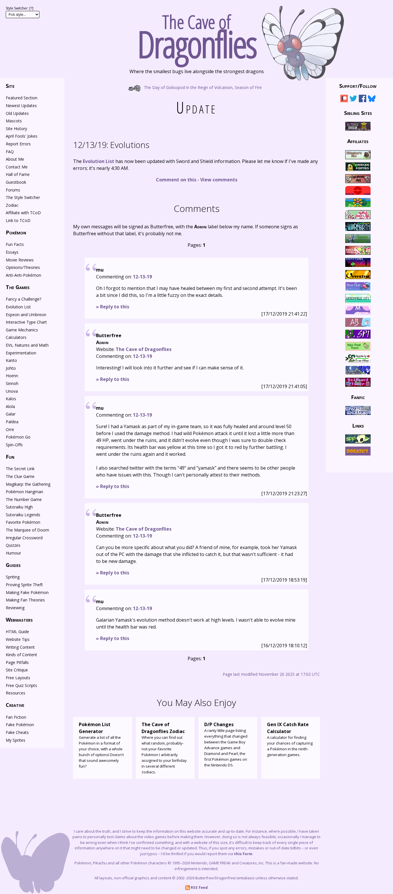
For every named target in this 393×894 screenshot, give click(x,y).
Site (10, 85)
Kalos (11, 398)
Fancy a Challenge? (23, 299)
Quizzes (13, 545)
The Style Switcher (23, 197)
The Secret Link (20, 468)
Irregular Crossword (24, 537)
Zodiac (12, 205)
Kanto (11, 360)
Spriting (13, 577)
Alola (10, 406)
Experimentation (21, 353)
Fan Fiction (16, 717)
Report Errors (18, 144)
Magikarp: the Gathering (28, 484)
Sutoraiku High (19, 507)
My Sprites (15, 740)
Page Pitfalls (17, 662)
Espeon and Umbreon (26, 314)
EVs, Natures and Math (27, 345)
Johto (11, 368)
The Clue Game (20, 476)
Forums (13, 190)
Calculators (16, 337)
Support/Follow (358, 85)
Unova (12, 391)
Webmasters (19, 619)
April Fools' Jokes (21, 136)
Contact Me (17, 167)
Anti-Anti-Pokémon (23, 275)
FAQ (10, 151)
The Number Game (24, 499)
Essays (12, 252)
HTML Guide (17, 631)
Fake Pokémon (20, 724)
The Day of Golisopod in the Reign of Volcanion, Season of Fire (202, 87)
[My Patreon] (344, 99)
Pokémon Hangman (24, 491)
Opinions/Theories (23, 267)
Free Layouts (18, 677)
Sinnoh (12, 383)
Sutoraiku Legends (23, 514)
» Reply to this (112, 306)
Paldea (12, 421)
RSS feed (199, 887)
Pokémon (16, 232)
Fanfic (358, 397)
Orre (10, 429)
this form (243, 853)
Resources (15, 693)
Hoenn (12, 375)
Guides (13, 564)
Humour (13, 553)
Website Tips (18, 639)
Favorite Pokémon (23, 522)
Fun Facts (15, 244)
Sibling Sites (358, 112)
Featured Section (21, 97)
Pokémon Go (18, 437)
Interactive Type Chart (26, 322)
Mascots (14, 121)
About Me (15, 159)
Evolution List (98, 161)
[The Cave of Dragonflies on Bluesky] (372, 99)
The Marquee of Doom (27, 530)
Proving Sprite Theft (24, 584)
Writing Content (20, 647)
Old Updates (17, 113)
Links (358, 425)
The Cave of (196, 34)
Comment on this (176, 179)
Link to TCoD (18, 220)
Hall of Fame (18, 174)
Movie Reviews (20, 260)
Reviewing (15, 607)
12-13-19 (142, 277)
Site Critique (17, 670)
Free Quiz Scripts (21, 685)
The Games (18, 287)
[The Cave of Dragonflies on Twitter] (353, 99)
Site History (16, 128)
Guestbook (16, 182)
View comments (218, 179)
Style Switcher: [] (19, 8)
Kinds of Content (21, 654)
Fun (10, 456)
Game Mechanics (22, 330)
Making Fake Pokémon (27, 592)
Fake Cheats (17, 732)
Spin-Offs (14, 444)
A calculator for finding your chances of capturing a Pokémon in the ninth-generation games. (290, 739)
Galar (11, 414)
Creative (15, 704)
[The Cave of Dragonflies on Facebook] (362, 99)
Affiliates (358, 141)
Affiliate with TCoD (23, 212)
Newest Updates (21, 105)
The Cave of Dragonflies (143, 349)
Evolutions (111, 144)
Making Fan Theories (25, 600)
